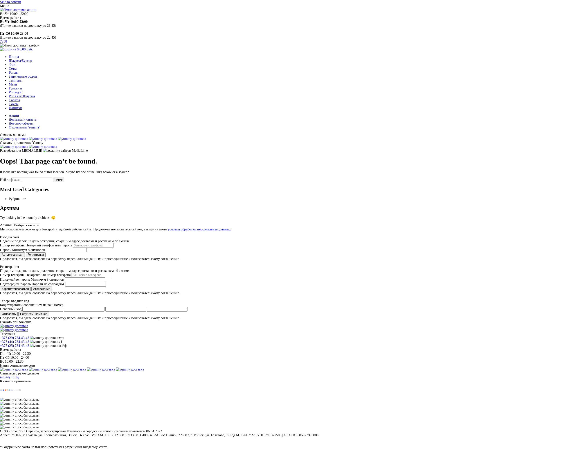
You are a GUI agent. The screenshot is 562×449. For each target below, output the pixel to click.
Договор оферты (21, 123)
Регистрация (35, 254)
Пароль (5, 250)
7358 (3, 41)
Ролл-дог (15, 92)
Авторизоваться (12, 254)
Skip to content (10, 2)
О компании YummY (24, 127)
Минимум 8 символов (28, 250)
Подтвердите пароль (15, 284)
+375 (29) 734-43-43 (14, 338)
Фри (12, 64)
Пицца (14, 57)
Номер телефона (12, 245)
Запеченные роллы (23, 76)
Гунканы (15, 88)
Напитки (15, 108)
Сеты (13, 68)
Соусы (13, 104)
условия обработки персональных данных (199, 229)
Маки (13, 84)
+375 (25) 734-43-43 (14, 345)
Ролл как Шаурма (22, 96)
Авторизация (41, 288)
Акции (14, 115)
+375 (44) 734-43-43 (14, 342)
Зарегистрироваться (15, 288)
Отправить (9, 313)
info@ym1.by (9, 377)
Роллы (13, 72)
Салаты (14, 100)
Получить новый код (33, 313)
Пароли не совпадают (48, 284)
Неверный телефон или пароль (48, 245)
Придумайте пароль (15, 279)
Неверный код (11, 309)
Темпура (15, 80)
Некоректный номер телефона (48, 275)
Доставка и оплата (22, 119)
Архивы (6, 225)
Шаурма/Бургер (20, 60)
